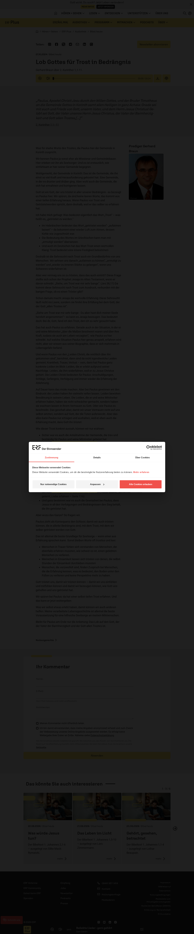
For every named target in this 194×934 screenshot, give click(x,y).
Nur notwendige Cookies (53, 484)
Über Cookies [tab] (142, 457)
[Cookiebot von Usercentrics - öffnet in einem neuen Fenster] (148, 447)
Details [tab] (97, 457)
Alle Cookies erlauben (140, 484)
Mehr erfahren (141, 472)
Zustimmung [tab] (51, 457)
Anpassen (95, 484)
